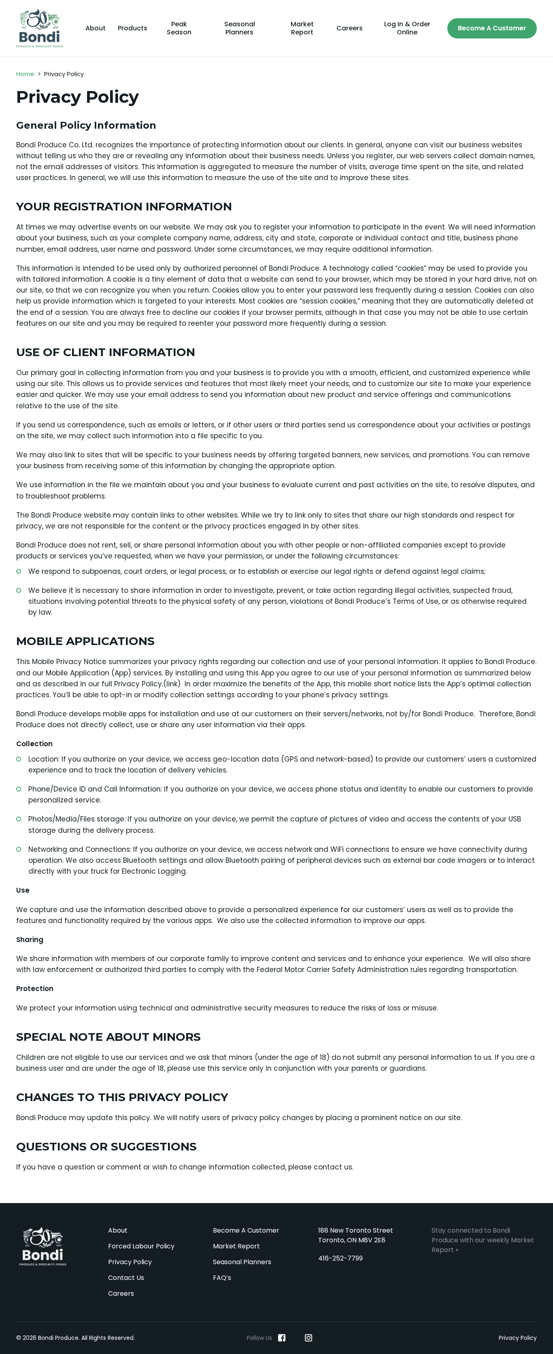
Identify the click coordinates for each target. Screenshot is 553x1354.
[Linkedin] (295, 1337)
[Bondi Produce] (42, 28)
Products (132, 28)
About (95, 28)
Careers (349, 28)
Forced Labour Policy (141, 1246)
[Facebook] (281, 1337)
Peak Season (179, 28)
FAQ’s (222, 1277)
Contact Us (126, 1277)
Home (25, 74)
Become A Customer (492, 28)
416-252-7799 (340, 1258)
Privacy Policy (130, 1262)
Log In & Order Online (407, 28)
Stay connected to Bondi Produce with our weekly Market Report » (483, 1240)
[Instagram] (308, 1337)
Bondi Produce (42, 1246)
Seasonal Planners (239, 28)
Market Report (302, 28)
